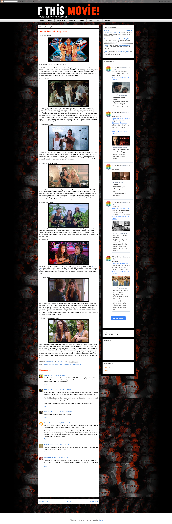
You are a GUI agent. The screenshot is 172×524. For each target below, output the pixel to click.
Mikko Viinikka (48, 445)
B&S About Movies (50, 390)
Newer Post (43, 501)
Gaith (106, 51)
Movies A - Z (61, 20)
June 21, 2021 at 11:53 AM (57, 375)
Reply (45, 384)
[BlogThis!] (72, 362)
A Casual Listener (49, 423)
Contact (81, 20)
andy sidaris (47, 364)
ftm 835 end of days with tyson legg (118, 31)
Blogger (101, 520)
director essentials (57, 364)
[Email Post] (66, 361)
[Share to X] (73, 362)
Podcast (72, 20)
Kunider (106, 45)
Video (91, 20)
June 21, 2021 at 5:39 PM (63, 423)
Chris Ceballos (108, 31)
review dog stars (125, 39)
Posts (108, 368)
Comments (110, 371)
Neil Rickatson (48, 457)
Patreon (107, 20)
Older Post (94, 501)
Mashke (46, 375)
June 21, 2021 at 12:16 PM (64, 412)
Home (42, 20)
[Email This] (70, 362)
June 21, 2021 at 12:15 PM (64, 390)
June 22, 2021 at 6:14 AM (61, 457)
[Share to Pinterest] (77, 362)
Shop (98, 20)
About (50, 20)
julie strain (78, 364)
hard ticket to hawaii (69, 364)
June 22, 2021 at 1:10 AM (61, 445)
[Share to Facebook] (75, 362)
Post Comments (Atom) (72, 508)
